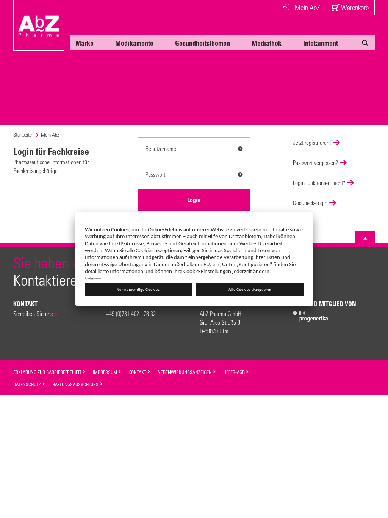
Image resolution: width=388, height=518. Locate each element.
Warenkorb (354, 7)
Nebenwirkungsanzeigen (185, 372)
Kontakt (137, 372)
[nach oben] (365, 238)
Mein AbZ (307, 7)
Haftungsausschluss (76, 384)
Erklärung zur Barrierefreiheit (48, 372)
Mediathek (267, 43)
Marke (84, 43)
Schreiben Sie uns (33, 313)
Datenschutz (27, 384)
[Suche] (365, 44)
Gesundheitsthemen (202, 43)
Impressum (105, 372)
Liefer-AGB (234, 372)
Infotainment (320, 43)
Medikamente (134, 43)
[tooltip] (240, 148)
